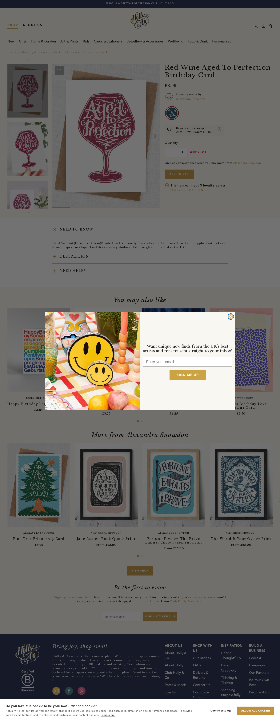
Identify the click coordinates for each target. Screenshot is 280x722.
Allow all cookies (255, 710)
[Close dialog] (231, 316)
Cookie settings (221, 710)
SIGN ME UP (188, 375)
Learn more (108, 715)
